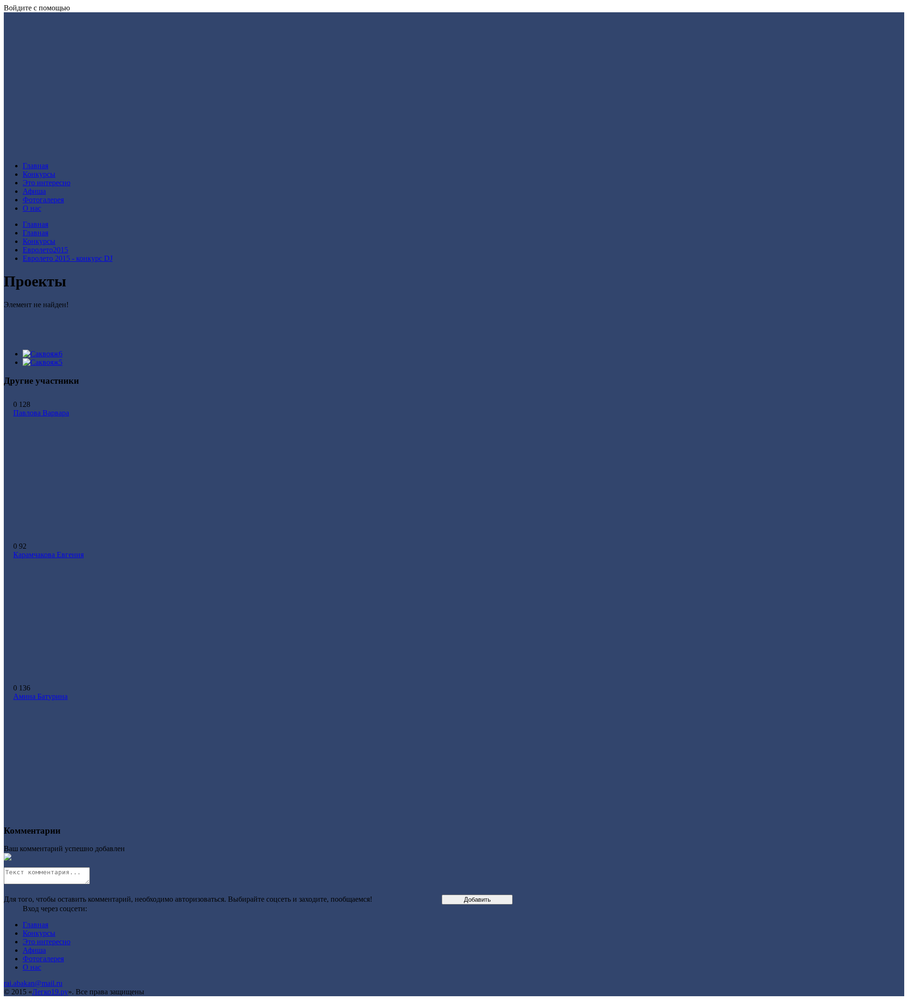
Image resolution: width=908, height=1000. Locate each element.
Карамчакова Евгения (48, 555)
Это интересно (46, 183)
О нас (32, 208)
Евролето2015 (45, 250)
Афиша (34, 191)
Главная (35, 166)
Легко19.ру (50, 992)
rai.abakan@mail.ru (33, 983)
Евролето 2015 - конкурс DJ (68, 258)
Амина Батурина (40, 696)
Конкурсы (39, 174)
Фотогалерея (43, 200)
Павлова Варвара (41, 413)
